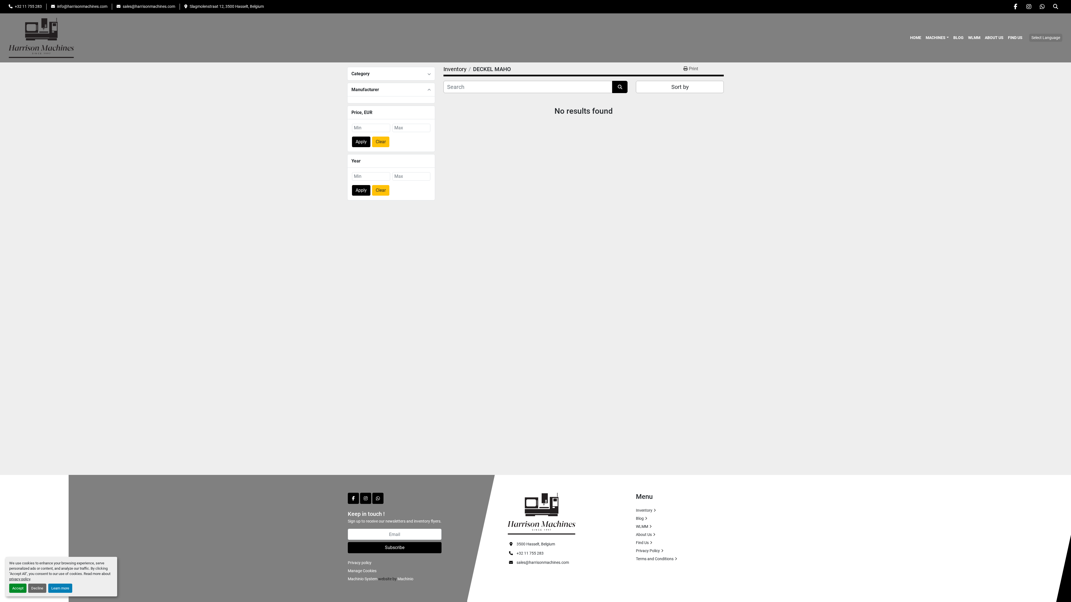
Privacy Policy (648, 550)
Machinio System (362, 579)
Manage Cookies (362, 571)
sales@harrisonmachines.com (149, 6)
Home (915, 37)
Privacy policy (360, 562)
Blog (958, 37)
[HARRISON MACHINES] (541, 513)
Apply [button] (361, 141)
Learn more (60, 588)
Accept (17, 588)
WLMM (974, 37)
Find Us (1015, 37)
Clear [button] (381, 141)
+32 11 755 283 (28, 6)
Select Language (1045, 37)
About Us (994, 37)
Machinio (405, 579)
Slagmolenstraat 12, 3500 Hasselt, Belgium (227, 6)
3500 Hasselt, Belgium (536, 544)
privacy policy (19, 579)
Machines (935, 37)
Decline (37, 588)
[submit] (620, 87)
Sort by (680, 87)
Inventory (644, 510)
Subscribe (394, 547)
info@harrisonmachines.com (82, 6)
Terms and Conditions (655, 559)
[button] (937, 38)
